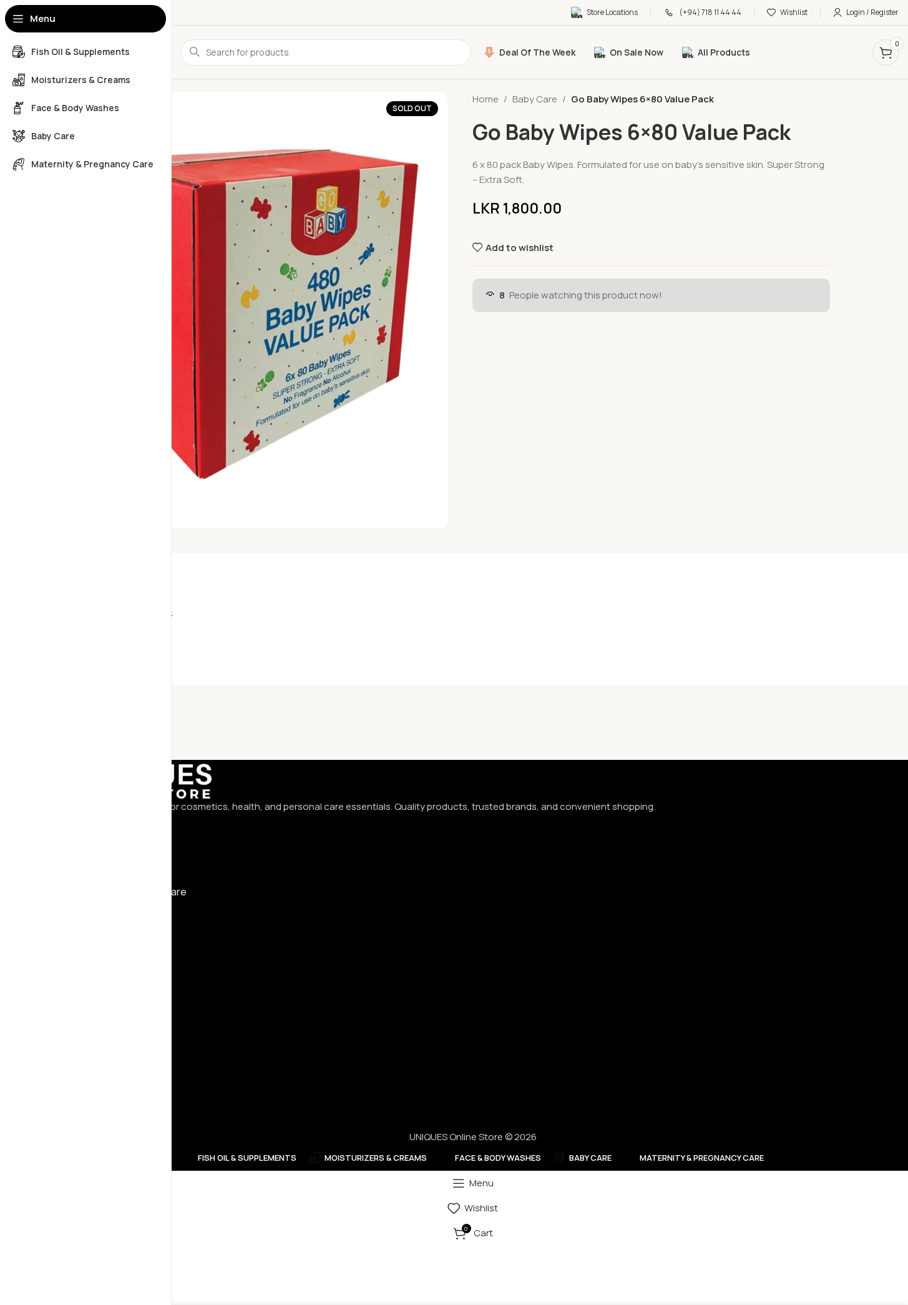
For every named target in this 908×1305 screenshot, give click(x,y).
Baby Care (534, 99)
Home (485, 99)
